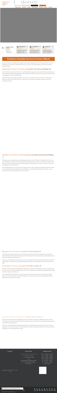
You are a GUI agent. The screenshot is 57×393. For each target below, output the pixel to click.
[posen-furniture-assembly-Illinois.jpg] (28, 332)
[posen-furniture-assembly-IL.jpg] (9, 332)
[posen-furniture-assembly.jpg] (47, 332)
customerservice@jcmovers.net (28, 360)
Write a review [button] (9, 52)
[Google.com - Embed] (10, 360)
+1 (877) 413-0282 (25, 5)
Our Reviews (34, 5)
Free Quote (42, 5)
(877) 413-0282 (30, 357)
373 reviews (7, 50)
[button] (54, 49)
